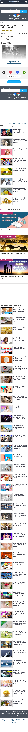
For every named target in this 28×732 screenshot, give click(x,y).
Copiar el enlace (14, 76)
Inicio (1, 22)
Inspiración (12, 716)
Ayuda (11, 719)
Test (4, 209)
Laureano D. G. (11, 36)
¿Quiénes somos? (20, 719)
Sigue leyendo (14, 62)
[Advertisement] (14, 112)
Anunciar (14, 722)
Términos (20, 18)
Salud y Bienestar (6, 711)
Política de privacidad (17, 721)
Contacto (4, 719)
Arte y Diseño (20, 713)
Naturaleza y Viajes (17, 711)
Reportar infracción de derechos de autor (18, 123)
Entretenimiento (11, 713)
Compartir (23, 33)
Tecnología (19, 716)
